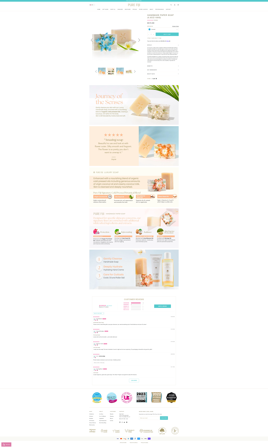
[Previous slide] (96, 71)
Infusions (91, 416)
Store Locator (143, 9)
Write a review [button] (162, 306)
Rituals (135, 9)
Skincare (120, 9)
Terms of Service (92, 422)
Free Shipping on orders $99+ (134, 0)
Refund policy (92, 424)
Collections (91, 414)
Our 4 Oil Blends (102, 416)
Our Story (101, 414)
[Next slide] (135, 71)
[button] (150, 20)
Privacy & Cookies (144, 442)
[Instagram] (119, 422)
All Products (91, 420)
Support (168, 9)
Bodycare (128, 9)
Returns (111, 418)
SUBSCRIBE (164, 418)
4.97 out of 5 (109, 305)
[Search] (171, 5)
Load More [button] (134, 380)
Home (98, 9)
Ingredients (101, 418)
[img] (96, 316)
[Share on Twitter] (154, 78)
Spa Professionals (102, 420)
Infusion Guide (175, 26)
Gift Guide (105, 9)
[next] (139, 40)
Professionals (159, 9)
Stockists (91, 418)
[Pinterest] (126, 422)
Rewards (111, 414)
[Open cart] (178, 5)
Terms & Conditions (134, 442)
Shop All (112, 9)
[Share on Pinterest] (156, 78)
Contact (111, 420)
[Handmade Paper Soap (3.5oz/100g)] (102, 71)
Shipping (112, 416)
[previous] (92, 40)
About (151, 9)
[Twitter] (124, 422)
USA (92, 4)
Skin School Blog (102, 422)
